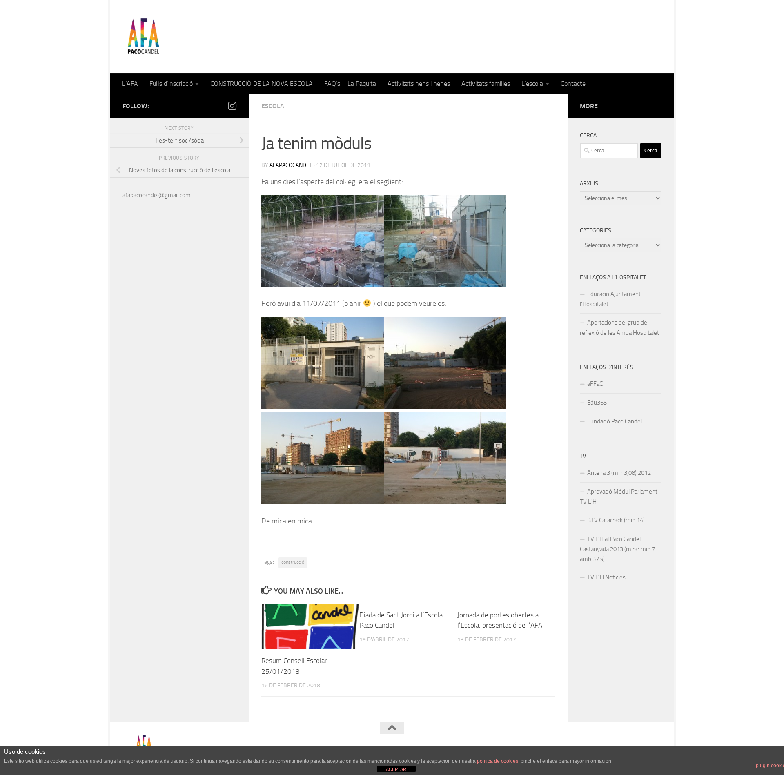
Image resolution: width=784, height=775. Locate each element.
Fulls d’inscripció (171, 83)
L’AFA (130, 83)
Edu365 (597, 402)
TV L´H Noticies (606, 577)
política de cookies (497, 761)
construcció (292, 562)
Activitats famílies (485, 83)
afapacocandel (291, 165)
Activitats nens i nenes (419, 83)
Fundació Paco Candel (614, 421)
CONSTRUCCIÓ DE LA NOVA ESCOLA (261, 83)
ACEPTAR (396, 769)
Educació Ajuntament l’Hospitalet (610, 299)
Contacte (573, 83)
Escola (272, 106)
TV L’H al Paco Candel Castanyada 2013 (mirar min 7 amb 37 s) (617, 549)
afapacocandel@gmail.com (156, 195)
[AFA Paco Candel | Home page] (143, 36)
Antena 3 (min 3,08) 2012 (619, 473)
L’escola (532, 83)
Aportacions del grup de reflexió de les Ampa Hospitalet (619, 327)
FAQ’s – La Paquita (350, 83)
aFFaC (595, 384)
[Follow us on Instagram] (232, 106)
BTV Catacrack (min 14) (616, 520)
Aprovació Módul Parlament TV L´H (618, 497)
